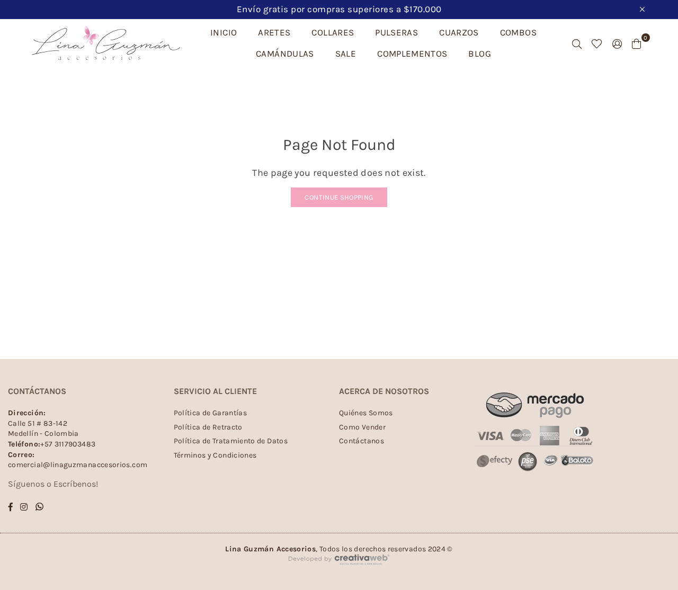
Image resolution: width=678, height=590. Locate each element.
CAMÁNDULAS (285, 53)
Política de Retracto (208, 427)
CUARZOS (459, 32)
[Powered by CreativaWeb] (339, 573)
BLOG (479, 53)
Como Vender (362, 427)
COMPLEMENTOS (412, 53)
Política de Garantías (210, 412)
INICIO (223, 32)
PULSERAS (396, 32)
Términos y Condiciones (215, 455)
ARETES (274, 32)
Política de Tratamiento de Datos (231, 440)
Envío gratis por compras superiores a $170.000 (339, 9)
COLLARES (332, 32)
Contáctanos (361, 440)
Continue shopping (339, 197)
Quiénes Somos (366, 412)
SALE (345, 53)
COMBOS (518, 32)
